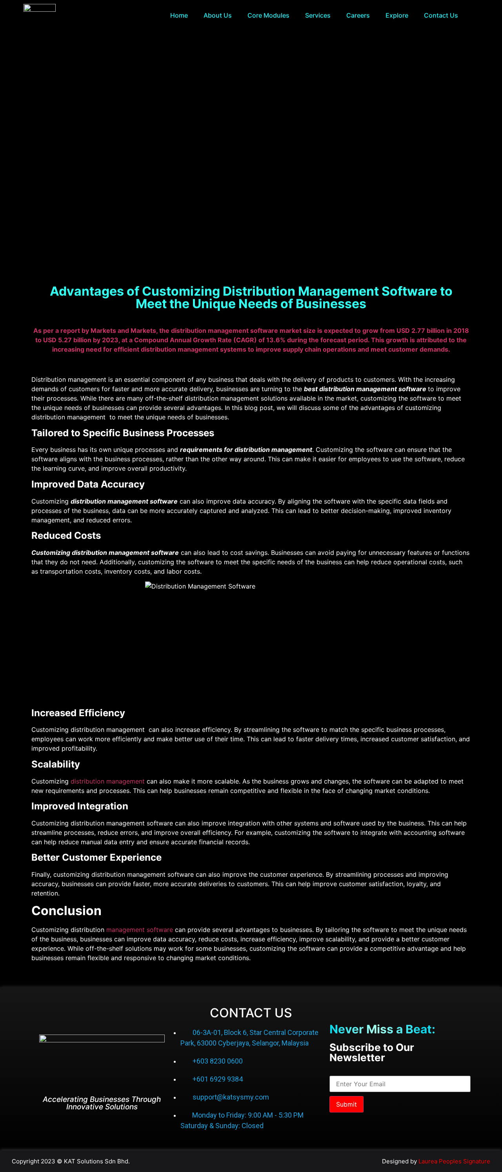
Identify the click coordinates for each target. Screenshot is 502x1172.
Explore (397, 15)
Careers (358, 15)
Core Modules (268, 15)
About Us (218, 15)
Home (179, 15)
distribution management (108, 781)
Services (318, 15)
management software (139, 930)
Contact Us (441, 15)
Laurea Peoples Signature (454, 1161)
